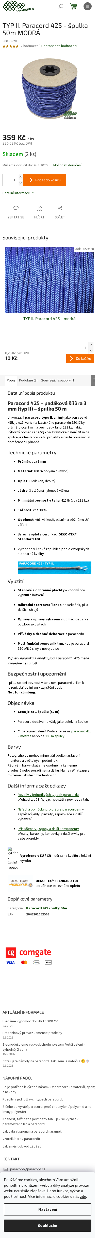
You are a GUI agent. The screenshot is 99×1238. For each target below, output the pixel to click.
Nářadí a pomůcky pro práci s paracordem (49, 809)
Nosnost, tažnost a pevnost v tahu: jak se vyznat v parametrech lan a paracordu (40, 1122)
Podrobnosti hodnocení (59, 46)
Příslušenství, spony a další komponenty (48, 828)
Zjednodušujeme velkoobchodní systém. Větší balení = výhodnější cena (44, 1047)
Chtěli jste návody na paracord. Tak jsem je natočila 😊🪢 (46, 1061)
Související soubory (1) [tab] (58, 380)
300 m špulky (54, 736)
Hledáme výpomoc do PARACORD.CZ (30, 1021)
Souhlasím (47, 1225)
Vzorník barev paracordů (21, 1139)
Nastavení (47, 1209)
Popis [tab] (11, 380)
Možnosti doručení (67, 165)
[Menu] (87, 6)
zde (83, 1196)
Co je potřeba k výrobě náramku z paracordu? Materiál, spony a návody (49, 1089)
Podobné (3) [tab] (28, 380)
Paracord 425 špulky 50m (46, 908)
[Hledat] (61, 6)
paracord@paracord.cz (27, 1169)
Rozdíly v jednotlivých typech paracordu (48, 794)
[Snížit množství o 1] (20, 183)
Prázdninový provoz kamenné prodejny (32, 1033)
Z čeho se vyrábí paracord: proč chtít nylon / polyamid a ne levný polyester (47, 1109)
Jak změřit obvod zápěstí (22, 1146)
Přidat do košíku (48, 180)
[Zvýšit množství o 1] (20, 177)
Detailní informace (16, 193)
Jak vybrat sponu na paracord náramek (32, 1131)
